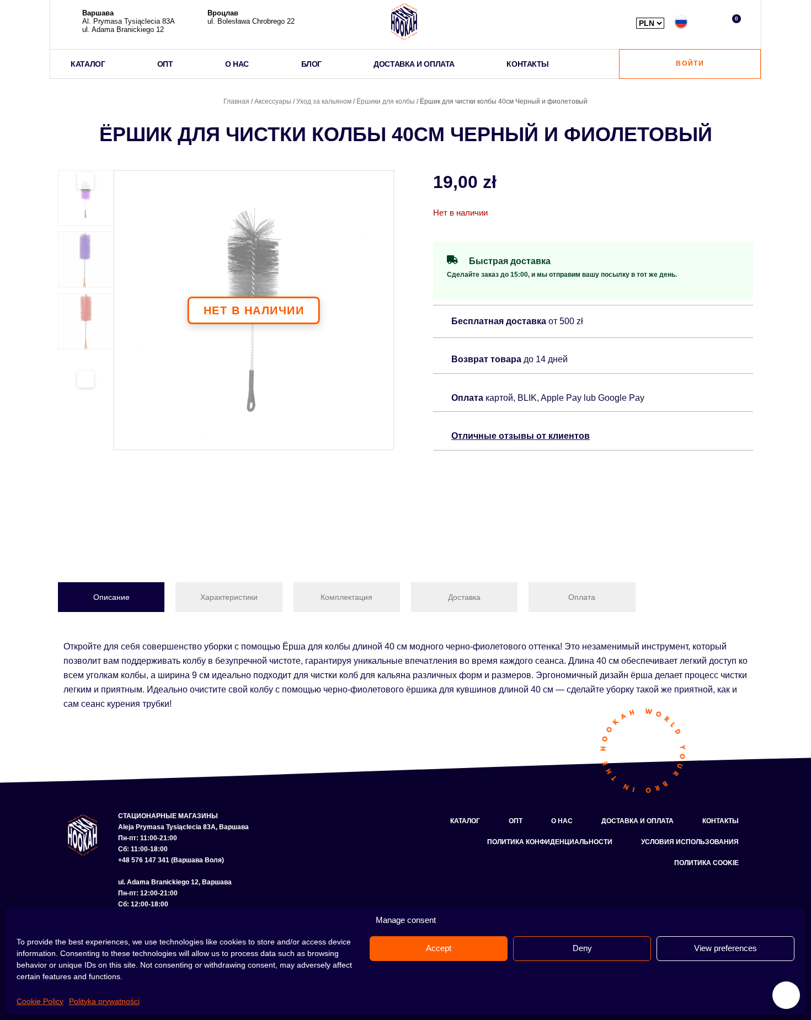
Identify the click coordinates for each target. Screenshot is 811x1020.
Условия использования (690, 842)
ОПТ (165, 64)
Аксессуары (272, 101)
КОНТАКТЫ (527, 64)
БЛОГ (311, 64)
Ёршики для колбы (385, 101)
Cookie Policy (40, 1001)
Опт (515, 821)
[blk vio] (253, 310)
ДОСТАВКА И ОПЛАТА (414, 64)
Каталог (465, 821)
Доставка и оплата (637, 821)
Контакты (720, 821)
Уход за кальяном (323, 101)
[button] (707, 22)
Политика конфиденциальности (549, 842)
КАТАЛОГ (88, 64)
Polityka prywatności (104, 1001)
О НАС (237, 64)
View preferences (725, 948)
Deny (582, 948)
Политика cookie (706, 863)
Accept (438, 948)
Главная (236, 101)
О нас (562, 821)
